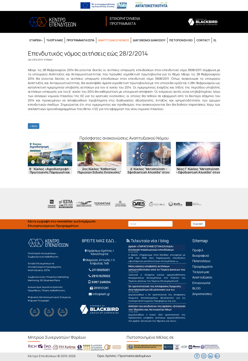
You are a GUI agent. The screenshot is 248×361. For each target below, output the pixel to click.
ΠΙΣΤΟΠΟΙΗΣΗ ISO (181, 40)
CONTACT (203, 40)
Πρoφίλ (197, 250)
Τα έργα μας (201, 272)
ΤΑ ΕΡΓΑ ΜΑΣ (54, 40)
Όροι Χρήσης (106, 356)
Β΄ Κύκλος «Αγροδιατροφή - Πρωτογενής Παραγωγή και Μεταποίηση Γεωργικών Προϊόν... (50, 174)
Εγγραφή (198, 223)
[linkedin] (210, 356)
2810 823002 (101, 276)
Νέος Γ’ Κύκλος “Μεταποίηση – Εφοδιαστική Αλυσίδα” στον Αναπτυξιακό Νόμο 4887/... (198, 172)
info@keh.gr (101, 294)
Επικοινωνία (201, 283)
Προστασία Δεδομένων (134, 356)
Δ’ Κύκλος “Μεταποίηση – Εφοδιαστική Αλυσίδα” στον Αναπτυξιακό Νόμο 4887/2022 (149, 174)
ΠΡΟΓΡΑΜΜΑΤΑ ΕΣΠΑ (80, 40)
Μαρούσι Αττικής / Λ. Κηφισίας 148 (100, 261)
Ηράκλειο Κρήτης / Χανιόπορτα (100, 252)
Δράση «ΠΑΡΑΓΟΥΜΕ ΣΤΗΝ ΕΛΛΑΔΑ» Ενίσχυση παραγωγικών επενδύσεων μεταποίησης (151, 250)
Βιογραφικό (200, 255)
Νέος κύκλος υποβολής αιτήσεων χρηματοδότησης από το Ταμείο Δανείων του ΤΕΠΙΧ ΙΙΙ (156, 269)
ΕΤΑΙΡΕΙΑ (35, 40)
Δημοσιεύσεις (202, 294)
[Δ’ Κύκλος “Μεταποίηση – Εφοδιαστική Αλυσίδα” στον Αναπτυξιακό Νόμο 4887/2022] (149, 154)
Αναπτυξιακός (202, 277)
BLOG (196, 288)
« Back (33, 126)
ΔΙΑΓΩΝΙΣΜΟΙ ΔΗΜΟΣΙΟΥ (149, 40)
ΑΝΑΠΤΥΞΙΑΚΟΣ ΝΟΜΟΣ (113, 40)
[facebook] (197, 356)
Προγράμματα (202, 266)
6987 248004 (101, 282)
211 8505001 (101, 270)
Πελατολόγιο (201, 261)
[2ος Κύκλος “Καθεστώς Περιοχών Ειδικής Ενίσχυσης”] (99, 154)
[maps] (204, 356)
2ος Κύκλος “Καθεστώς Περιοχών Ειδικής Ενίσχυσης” (99, 170)
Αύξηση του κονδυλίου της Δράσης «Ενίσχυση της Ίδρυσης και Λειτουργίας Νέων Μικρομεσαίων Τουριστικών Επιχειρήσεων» (156, 309)
